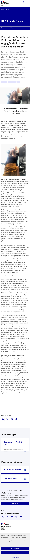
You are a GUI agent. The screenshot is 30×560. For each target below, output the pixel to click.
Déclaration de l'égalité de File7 (14, 443)
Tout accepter (15, 548)
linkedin (7, 516)
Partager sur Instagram (16, 419)
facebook (11, 516)
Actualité (4, 82)
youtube (20, 516)
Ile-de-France (11, 82)
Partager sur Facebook (2, 419)
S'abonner (15, 503)
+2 (18, 82)
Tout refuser (15, 553)
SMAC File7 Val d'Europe (12, 469)
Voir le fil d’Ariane (5, 9)
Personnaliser (15, 557)
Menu (27, 2)
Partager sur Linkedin (11, 419)
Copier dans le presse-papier (20, 419)
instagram (16, 516)
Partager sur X (7, 419)
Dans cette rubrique (8, 28)
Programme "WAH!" (11, 478)
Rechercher (23, 2)
